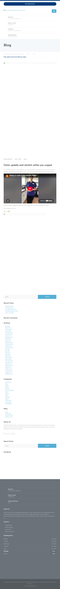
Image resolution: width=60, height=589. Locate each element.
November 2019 (9, 362)
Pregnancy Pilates (9, 306)
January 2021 (8, 341)
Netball (6, 394)
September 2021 (9, 337)
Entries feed (8, 413)
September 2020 (9, 347)
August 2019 (8, 367)
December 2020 (9, 342)
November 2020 (9, 344)
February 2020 (8, 357)
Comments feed (9, 415)
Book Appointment (30, 3)
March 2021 (8, 339)
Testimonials (8, 400)
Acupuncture (8, 529)
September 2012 (9, 374)
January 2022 (8, 331)
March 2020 (8, 356)
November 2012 (9, 370)
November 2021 (9, 334)
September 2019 (9, 365)
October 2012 (8, 372)
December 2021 (9, 332)
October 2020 (8, 346)
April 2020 (7, 354)
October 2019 (8, 364)
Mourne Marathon (9, 390)
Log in (6, 412)
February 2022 (8, 329)
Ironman (7, 388)
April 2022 (7, 326)
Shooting (7, 397)
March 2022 (8, 327)
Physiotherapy (8, 525)
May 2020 (7, 352)
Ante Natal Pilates (9, 308)
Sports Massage (9, 527)
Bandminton (8, 382)
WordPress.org (8, 417)
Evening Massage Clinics (11, 309)
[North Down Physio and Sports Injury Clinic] (14, 10)
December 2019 (9, 360)
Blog (6, 384)
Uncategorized (8, 403)
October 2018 (8, 369)
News (25, 159)
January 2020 (8, 359)
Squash (7, 398)
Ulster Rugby (8, 402)
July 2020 (7, 349)
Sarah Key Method (9, 531)
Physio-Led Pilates (9, 312)
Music (6, 392)
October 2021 (8, 336)
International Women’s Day (11, 311)
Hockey (7, 387)
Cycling (6, 385)
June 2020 (7, 351)
